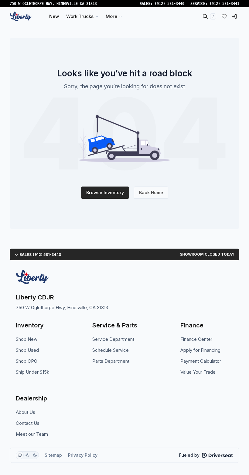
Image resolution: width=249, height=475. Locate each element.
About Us (25, 412)
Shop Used (27, 350)
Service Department (113, 339)
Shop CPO (26, 361)
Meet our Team (32, 434)
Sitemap (53, 455)
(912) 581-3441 (224, 4)
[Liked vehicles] (224, 16)
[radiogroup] (27, 455)
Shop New (26, 339)
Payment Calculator (200, 361)
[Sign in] (234, 16)
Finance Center (196, 339)
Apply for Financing (200, 350)
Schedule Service (110, 350)
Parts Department (110, 361)
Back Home (151, 192)
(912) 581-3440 (169, 4)
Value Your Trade (198, 372)
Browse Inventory (105, 192)
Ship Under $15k (32, 372)
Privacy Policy (82, 455)
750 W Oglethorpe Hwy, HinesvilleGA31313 (53, 4)
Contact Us (27, 423)
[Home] (21, 16)
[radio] (19, 455)
